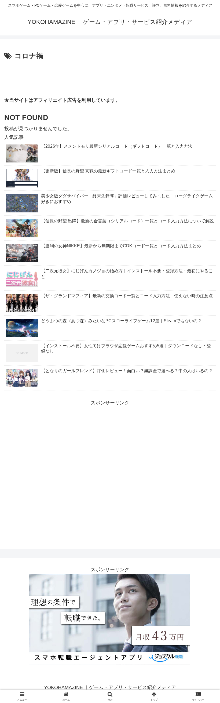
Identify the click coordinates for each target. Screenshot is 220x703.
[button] (203, 678)
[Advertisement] (110, 77)
